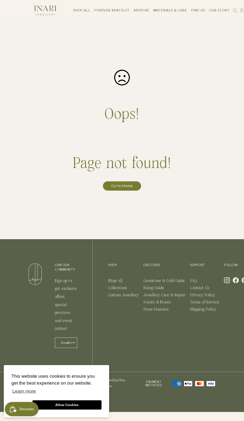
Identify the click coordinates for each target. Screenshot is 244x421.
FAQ (193, 281)
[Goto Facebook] (236, 280)
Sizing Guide (153, 288)
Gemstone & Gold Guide (164, 281)
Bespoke (141, 10)
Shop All (81, 10)
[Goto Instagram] (227, 280)
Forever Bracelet (111, 10)
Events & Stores (157, 302)
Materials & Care (170, 10)
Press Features (156, 309)
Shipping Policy (203, 309)
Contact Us (199, 288)
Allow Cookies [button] (67, 405)
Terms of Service (204, 302)
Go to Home (122, 186)
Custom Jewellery (123, 295)
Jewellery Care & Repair (164, 295)
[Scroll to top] (234, 395)
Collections (117, 288)
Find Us (198, 10)
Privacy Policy (202, 295)
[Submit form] (71, 342)
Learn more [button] (24, 391)
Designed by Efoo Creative (112, 383)
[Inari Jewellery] (45, 10)
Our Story (219, 10)
